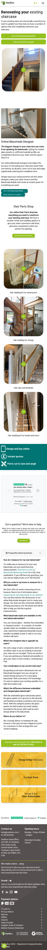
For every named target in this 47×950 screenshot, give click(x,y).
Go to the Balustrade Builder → (14, 191)
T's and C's (5, 909)
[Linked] (7, 892)
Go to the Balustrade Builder (23, 36)
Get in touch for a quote (23, 42)
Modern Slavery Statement (12, 928)
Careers (4, 920)
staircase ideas (30, 887)
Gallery (4, 917)
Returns (4, 914)
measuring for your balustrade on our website (22, 595)
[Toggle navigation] (43, 3)
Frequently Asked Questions (20, 553)
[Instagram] (11, 892)
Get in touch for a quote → (13, 195)
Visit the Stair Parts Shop (23, 236)
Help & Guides (7, 923)
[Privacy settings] (4, 945)
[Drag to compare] (23, 69)
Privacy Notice (7, 912)
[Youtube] (16, 892)
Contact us (23, 540)
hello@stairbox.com (9, 832)
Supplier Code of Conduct (12, 925)
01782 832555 (7, 835)
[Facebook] (3, 892)
